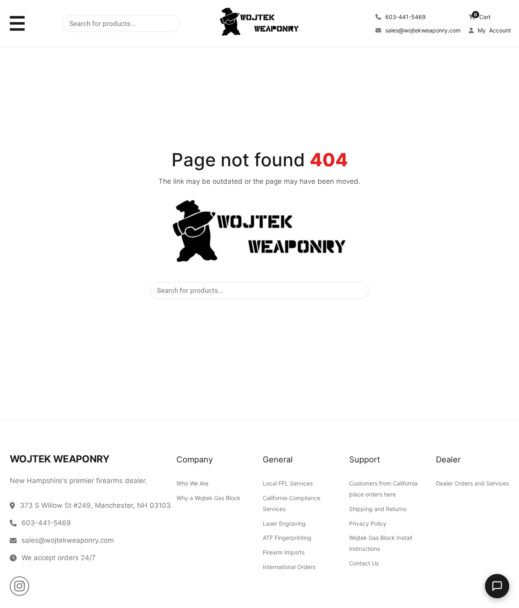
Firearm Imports (284, 552)
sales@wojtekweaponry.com (422, 30)
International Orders (289, 566)
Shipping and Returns (377, 508)
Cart (482, 16)
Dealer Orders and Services (472, 483)
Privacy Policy (367, 523)
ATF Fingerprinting (287, 537)
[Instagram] (19, 586)
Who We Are (192, 483)
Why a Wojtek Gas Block (208, 497)
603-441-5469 (405, 16)
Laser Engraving (284, 523)
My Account (493, 30)
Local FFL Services (288, 483)
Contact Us (364, 563)
